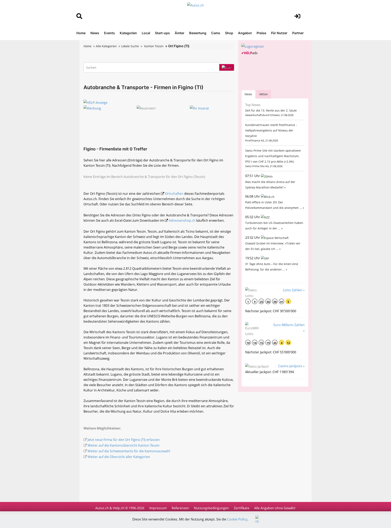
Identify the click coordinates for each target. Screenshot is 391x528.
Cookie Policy (237, 519)
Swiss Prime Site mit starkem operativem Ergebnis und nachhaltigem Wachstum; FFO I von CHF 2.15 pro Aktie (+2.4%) (273, 156)
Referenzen (180, 508)
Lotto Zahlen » (294, 290)
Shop (229, 33)
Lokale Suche (130, 46)
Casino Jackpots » (291, 366)
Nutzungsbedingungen (211, 508)
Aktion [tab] (263, 94)
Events (109, 33)
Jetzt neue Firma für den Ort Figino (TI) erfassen (124, 439)
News (94, 33)
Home (81, 33)
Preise (261, 33)
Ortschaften (174, 193)
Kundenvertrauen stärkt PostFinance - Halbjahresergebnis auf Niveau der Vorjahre (271, 130)
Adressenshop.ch (182, 220)
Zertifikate (241, 508)
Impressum (158, 508)
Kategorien (128, 33)
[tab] (248, 94)
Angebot (245, 33)
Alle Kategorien (106, 46)
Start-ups (162, 33)
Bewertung (197, 33)
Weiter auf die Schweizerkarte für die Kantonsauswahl (129, 451)
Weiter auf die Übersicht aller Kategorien (119, 457)
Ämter (179, 33)
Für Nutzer (279, 33)
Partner (298, 33)
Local (146, 33)
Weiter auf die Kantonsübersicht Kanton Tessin (123, 445)
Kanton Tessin (154, 46)
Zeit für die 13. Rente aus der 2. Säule (271, 110)
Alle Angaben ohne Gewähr (275, 508)
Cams (215, 33)
